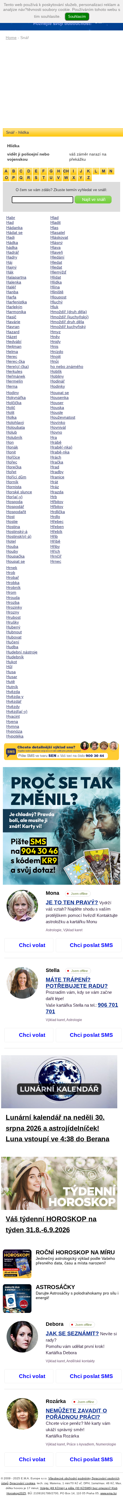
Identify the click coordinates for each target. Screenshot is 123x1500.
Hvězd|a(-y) (16, 711)
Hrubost (13, 617)
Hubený (13, 627)
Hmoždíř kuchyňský (68, 326)
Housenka (59, 397)
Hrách (55, 457)
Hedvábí (13, 341)
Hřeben (57, 526)
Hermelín (14, 381)
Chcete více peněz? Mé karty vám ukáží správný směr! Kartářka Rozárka (78, 1423)
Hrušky (12, 622)
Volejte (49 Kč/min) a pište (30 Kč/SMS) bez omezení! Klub (79, 1488)
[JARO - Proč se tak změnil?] (61, 826)
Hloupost (58, 297)
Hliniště (57, 292)
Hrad (54, 467)
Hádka (12, 242)
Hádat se (14, 232)
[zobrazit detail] (22, 920)
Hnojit (55, 356)
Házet (11, 336)
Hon (10, 442)
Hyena (12, 721)
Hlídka (56, 282)
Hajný (11, 267)
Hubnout (14, 632)
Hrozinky (14, 607)
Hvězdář (13, 701)
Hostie (12, 521)
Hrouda (13, 597)
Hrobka (12, 582)
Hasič (11, 317)
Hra (53, 437)
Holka (11, 417)
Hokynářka (16, 397)
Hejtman (13, 346)
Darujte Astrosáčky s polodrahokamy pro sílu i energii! (77, 1295)
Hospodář (15, 506)
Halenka (13, 282)
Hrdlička (57, 511)
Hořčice (13, 457)
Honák (12, 447)
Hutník (12, 686)
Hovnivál (58, 427)
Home (11, 37)
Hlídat (55, 277)
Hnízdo (56, 351)
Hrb (53, 496)
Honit (11, 452)
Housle (56, 412)
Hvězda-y (14, 696)
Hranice (57, 477)
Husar (11, 676)
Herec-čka (15, 361)
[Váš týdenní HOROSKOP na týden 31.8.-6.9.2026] (64, 1184)
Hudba (12, 647)
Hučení (12, 642)
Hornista (13, 486)
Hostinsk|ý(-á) (18, 536)
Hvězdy (13, 706)
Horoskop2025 (16, 1493)
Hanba (12, 292)
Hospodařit (16, 511)
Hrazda (57, 492)
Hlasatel (57, 232)
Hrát (54, 482)
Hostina (13, 526)
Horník (12, 482)
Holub (11, 432)
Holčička (13, 402)
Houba (12, 546)
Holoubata (15, 427)
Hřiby (55, 546)
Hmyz (55, 331)
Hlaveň (56, 252)
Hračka (56, 462)
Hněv (55, 336)
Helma (12, 351)
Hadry (11, 257)
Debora (69, 1324)
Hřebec (57, 521)
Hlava (55, 247)
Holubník (14, 437)
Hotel (11, 541)
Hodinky (57, 386)
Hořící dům (16, 477)
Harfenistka (16, 302)
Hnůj (54, 361)
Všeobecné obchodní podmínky (69, 1478)
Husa (11, 672)
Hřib (54, 536)
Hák (9, 272)
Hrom (11, 592)
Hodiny (12, 392)
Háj (9, 262)
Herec (11, 356)
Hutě (10, 681)
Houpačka (15, 556)
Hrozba (12, 602)
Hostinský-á (16, 531)
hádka (11, 247)
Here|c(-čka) (17, 366)
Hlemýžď (58, 272)
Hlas (54, 227)
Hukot (11, 661)
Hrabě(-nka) (61, 447)
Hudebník (15, 657)
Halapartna (16, 277)
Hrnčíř (55, 556)
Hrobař (12, 577)
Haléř (11, 287)
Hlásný (56, 242)
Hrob (10, 572)
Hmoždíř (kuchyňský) (69, 317)
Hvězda (13, 691)
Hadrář (12, 252)
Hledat (56, 262)
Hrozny (12, 612)
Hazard (12, 331)
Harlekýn (14, 306)
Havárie (13, 321)
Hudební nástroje (21, 652)
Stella (67, 970)
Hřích (55, 551)
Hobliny (57, 376)
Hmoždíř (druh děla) (68, 311)
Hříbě (55, 541)
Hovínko (57, 422)
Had (10, 222)
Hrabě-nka (60, 452)
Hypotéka (14, 736)
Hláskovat (59, 237)
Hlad (54, 217)
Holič (10, 407)
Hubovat (13, 637)
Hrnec (55, 561)
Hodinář (57, 381)
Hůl (9, 666)
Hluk (54, 306)
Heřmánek (15, 376)
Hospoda (14, 501)
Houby (12, 551)
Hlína (55, 287)
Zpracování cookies (22, 1483)
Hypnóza (14, 731)
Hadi (10, 237)
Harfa (11, 297)
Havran (12, 326)
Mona (67, 893)
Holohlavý (15, 422)
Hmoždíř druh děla (67, 321)
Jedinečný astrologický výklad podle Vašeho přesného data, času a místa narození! (75, 1260)
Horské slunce (19, 492)
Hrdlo (55, 516)
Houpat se (15, 561)
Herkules (14, 371)
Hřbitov (56, 501)
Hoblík (56, 371)
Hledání (57, 257)
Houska (57, 407)
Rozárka (70, 1401)
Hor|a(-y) (14, 496)
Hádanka (14, 227)
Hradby (57, 471)
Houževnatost (62, 417)
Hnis (54, 346)
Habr (10, 217)
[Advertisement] (61, 84)
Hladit (55, 222)
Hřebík (56, 531)
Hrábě (55, 442)
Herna (11, 386)
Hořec (11, 462)
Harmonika (16, 311)
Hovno (56, 432)
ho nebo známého (66, 366)
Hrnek (11, 567)
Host (10, 516)
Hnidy (55, 341)
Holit (10, 412)
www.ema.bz (108, 1493)
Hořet (11, 471)
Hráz (54, 486)
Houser (57, 402)
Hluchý (56, 302)
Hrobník (13, 587)
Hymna (12, 726)
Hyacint (13, 716)
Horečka (13, 467)
